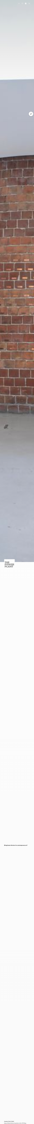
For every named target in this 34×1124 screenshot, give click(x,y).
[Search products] (31, 114)
